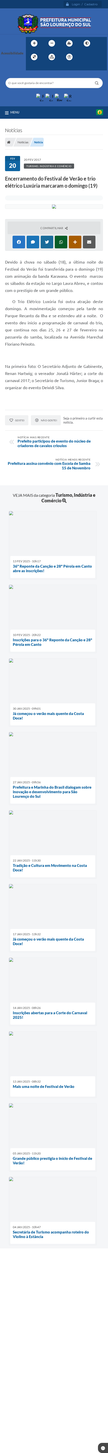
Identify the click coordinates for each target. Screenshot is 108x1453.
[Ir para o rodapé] (42, 67)
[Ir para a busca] (31, 67)
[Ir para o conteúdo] (84, 57)
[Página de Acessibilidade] (69, 57)
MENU (14, 112)
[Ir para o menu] (95, 57)
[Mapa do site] (51, 57)
